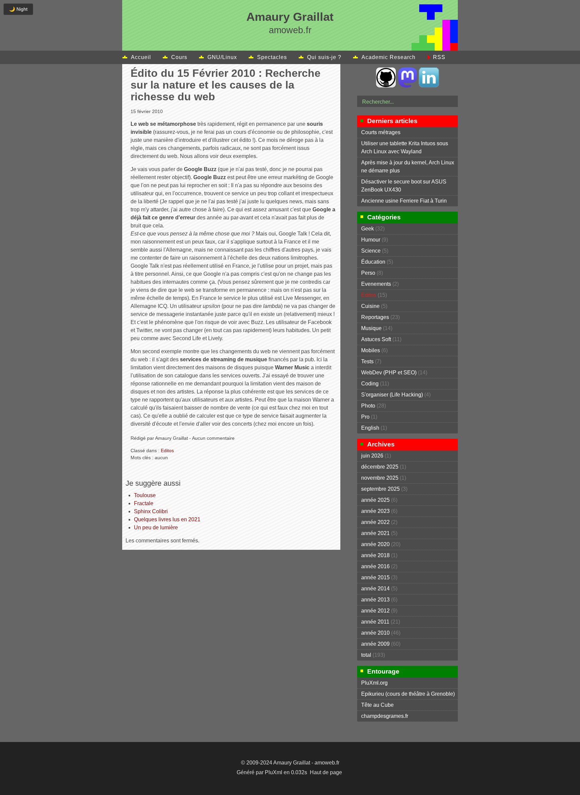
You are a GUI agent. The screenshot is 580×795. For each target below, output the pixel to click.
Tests (367, 361)
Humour (370, 240)
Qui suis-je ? (324, 57)
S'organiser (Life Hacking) (392, 395)
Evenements (376, 284)
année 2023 (375, 511)
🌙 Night (18, 9)
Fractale (143, 503)
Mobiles (370, 350)
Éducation (373, 262)
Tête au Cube (377, 705)
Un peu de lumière (156, 527)
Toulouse (145, 495)
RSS (439, 57)
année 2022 (375, 522)
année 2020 (375, 544)
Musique (371, 328)
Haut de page (326, 772)
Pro (365, 417)
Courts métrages (380, 132)
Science (371, 251)
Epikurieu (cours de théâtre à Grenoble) (408, 694)
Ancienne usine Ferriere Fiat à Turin (404, 201)
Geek (367, 228)
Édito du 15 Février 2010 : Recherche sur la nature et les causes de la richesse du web (226, 85)
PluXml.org (374, 683)
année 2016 (375, 566)
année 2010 (375, 633)
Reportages (375, 317)
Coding (370, 383)
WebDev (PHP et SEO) (389, 372)
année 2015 (375, 577)
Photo (368, 406)
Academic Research (388, 57)
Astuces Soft (376, 339)
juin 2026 (372, 456)
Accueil (141, 57)
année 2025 (375, 500)
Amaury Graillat (290, 16)
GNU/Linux (222, 57)
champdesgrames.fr (384, 716)
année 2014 (375, 588)
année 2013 (375, 599)
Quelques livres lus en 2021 (167, 519)
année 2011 (375, 622)
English (370, 428)
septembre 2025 (380, 489)
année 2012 (375, 611)
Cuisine (370, 306)
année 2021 (375, 533)
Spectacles (272, 57)
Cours (179, 57)
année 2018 (375, 555)
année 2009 (375, 644)
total (367, 655)
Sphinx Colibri (151, 511)
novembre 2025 (379, 478)
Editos (167, 450)
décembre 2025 (379, 467)
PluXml (273, 772)
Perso (368, 273)
